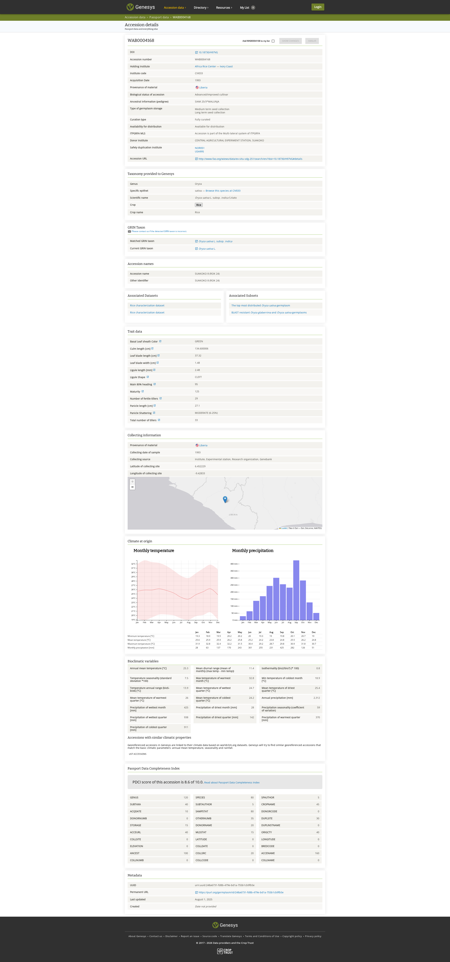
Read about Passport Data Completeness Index (231, 782)
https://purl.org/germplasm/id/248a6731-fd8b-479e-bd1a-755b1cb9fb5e (241, 892)
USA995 (199, 151)
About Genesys (137, 936)
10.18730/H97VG (208, 52)
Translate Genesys (231, 936)
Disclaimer (171, 936)
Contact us (155, 936)
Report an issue (190, 936)
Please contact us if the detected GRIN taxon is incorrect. (159, 231)
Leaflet (284, 528)
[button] (225, 499)
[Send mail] (129, 231)
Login (318, 7)
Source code (209, 936)
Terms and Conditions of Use (262, 936)
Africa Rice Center (205, 66)
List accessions (137, 753)
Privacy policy (313, 936)
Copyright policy (292, 936)
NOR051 (200, 148)
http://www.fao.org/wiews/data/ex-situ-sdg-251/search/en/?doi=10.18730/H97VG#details (250, 158)
